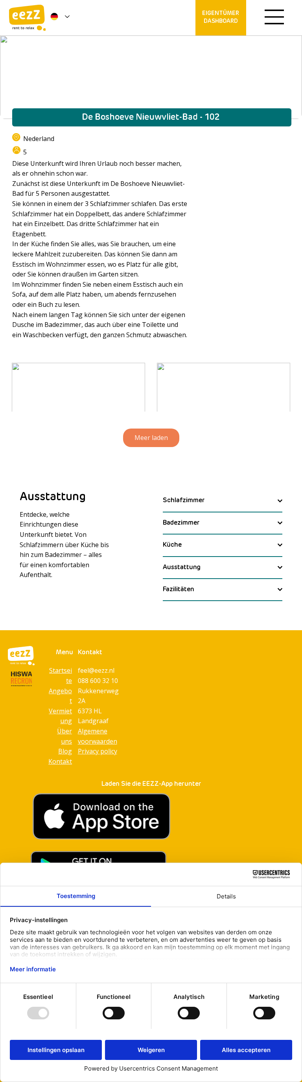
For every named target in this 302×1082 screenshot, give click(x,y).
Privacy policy (97, 751)
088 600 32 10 (98, 680)
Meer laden (151, 437)
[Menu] (274, 17)
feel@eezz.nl (96, 670)
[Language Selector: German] (58, 16)
